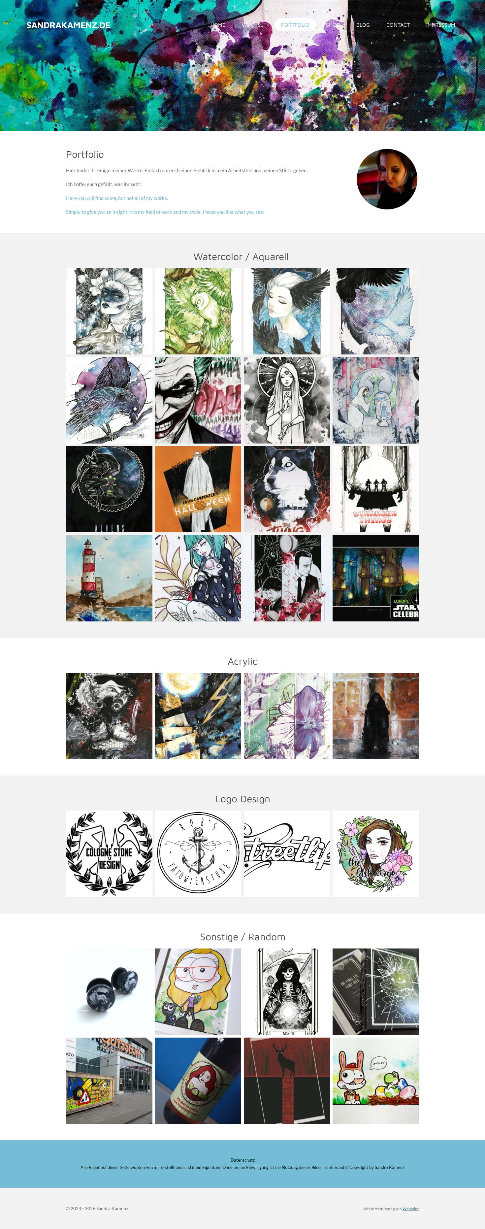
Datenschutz (243, 1160)
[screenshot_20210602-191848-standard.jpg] (286, 1080)
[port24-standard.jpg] (198, 716)
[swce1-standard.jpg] (375, 578)
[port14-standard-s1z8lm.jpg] (286, 400)
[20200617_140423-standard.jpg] (109, 1080)
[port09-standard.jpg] (109, 311)
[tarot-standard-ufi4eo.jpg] (375, 991)
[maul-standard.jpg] (375, 716)
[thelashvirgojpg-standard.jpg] (375, 854)
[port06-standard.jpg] (286, 489)
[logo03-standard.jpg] (109, 854)
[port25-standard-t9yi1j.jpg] (198, 578)
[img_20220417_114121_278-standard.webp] (375, 1080)
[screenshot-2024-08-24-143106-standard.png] (286, 578)
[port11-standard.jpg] (109, 716)
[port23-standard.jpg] (286, 991)
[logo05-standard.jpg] (286, 854)
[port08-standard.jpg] (198, 311)
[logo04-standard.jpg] (198, 854)
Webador (411, 1208)
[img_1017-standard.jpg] (198, 1080)
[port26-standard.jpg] (375, 311)
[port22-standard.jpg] (198, 991)
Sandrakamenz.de (68, 25)
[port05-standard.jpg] (375, 489)
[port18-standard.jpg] (286, 311)
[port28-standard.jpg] (286, 716)
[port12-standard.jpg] (198, 400)
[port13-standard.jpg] (109, 400)
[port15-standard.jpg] (375, 400)
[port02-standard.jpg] (109, 489)
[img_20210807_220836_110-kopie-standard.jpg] (109, 578)
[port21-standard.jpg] (109, 991)
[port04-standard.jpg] (198, 489)
